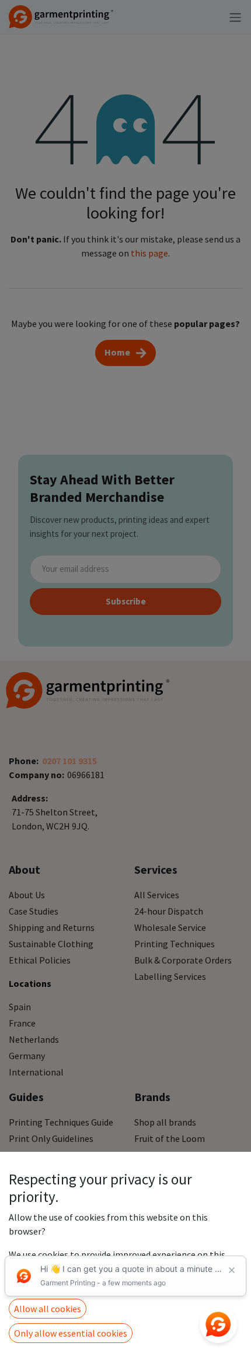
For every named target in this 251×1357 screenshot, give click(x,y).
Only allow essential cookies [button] (70, 1333)
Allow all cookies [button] (47, 1308)
